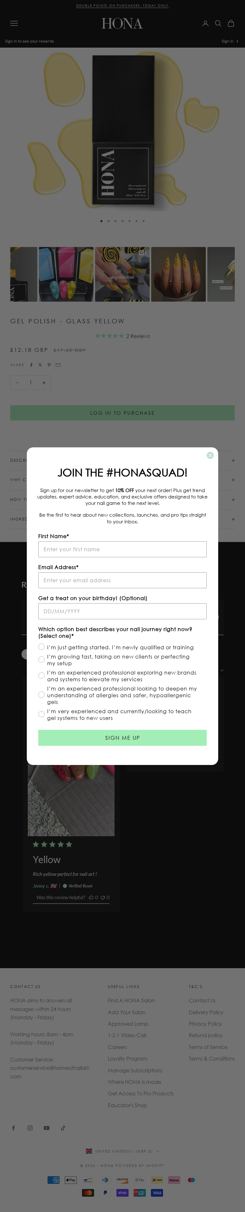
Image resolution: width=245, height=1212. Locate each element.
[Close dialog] (210, 455)
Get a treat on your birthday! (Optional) (93, 598)
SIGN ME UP (122, 737)
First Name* (53, 536)
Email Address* (58, 567)
